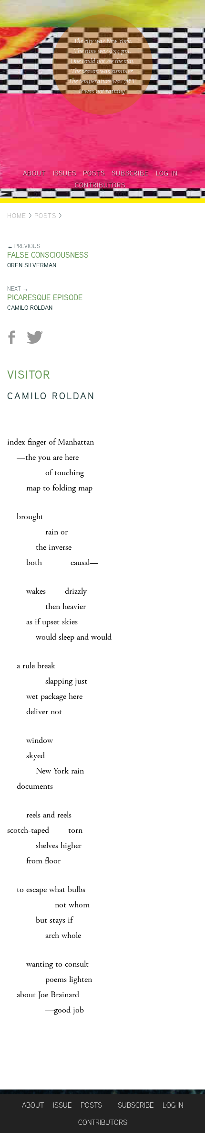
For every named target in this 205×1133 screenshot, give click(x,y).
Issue (62, 1105)
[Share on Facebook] (15, 337)
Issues (64, 173)
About (34, 173)
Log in (167, 173)
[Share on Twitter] (34, 337)
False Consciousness (48, 255)
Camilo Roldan (29, 307)
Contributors (100, 185)
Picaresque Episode (44, 297)
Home (16, 215)
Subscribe (130, 173)
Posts (93, 173)
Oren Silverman (31, 265)
